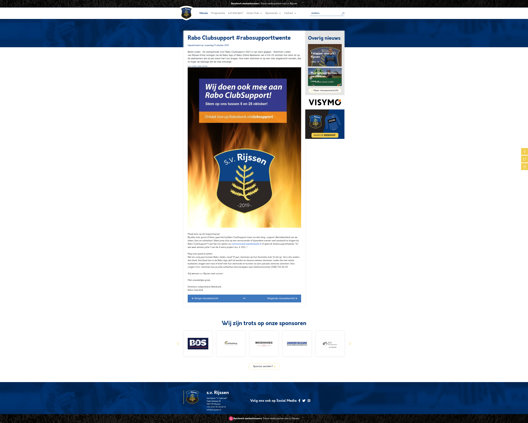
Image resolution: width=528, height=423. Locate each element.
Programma (218, 13)
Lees (314, 61)
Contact (289, 13)
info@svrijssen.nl (214, 410)
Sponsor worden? (263, 366)
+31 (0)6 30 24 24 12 (216, 407)
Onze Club (253, 13)
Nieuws (204, 13)
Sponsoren (271, 13)
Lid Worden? (235, 13)
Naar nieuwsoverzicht (325, 90)
